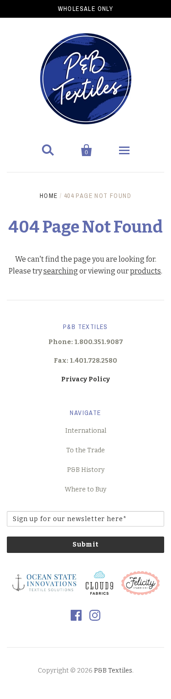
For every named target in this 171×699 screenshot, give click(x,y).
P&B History (85, 470)
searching (60, 271)
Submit (86, 544)
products (145, 271)
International (85, 431)
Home (49, 196)
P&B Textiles (113, 670)
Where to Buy (85, 489)
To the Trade (85, 450)
